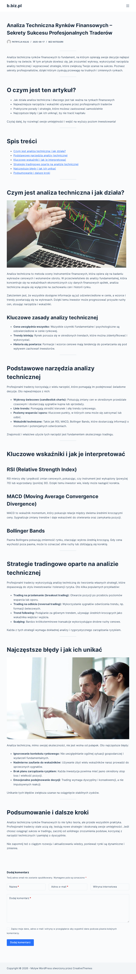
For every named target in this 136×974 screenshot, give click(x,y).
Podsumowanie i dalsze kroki (31, 173)
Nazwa (14, 886)
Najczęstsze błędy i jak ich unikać (34, 168)
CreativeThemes (82, 968)
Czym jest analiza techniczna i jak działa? (39, 151)
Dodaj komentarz (20, 898)
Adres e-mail (59, 886)
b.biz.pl (14, 5)
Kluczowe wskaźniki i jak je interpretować (39, 159)
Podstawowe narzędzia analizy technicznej (40, 155)
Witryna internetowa (105, 886)
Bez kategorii (55, 42)
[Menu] (127, 5)
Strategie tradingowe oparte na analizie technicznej (45, 164)
